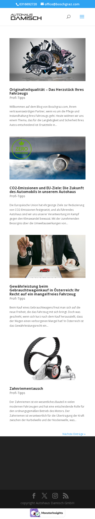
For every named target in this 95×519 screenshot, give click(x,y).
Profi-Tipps (17, 98)
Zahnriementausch (26, 388)
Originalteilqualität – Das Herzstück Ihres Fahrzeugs (47, 91)
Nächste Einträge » (74, 434)
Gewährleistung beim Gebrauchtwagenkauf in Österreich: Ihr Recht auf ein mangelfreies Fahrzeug (45, 290)
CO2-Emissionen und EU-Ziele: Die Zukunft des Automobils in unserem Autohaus (47, 189)
